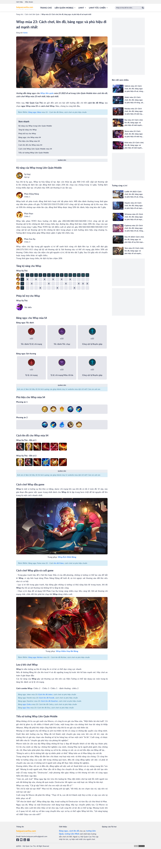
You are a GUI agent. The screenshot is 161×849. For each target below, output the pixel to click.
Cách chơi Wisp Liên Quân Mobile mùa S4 (35, 149)
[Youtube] (21, 839)
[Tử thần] (70, 409)
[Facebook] (18, 839)
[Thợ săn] (79, 409)
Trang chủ (19, 14)
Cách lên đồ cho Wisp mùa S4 (30, 145)
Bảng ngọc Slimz (34, 112)
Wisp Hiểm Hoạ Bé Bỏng (67, 651)
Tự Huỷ (27, 174)
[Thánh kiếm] (29, 447)
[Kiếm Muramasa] (54, 447)
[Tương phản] (70, 424)
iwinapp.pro (142, 1)
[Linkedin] (25, 839)
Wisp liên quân (46, 93)
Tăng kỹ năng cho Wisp (27, 130)
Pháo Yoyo (28, 213)
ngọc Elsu (26, 708)
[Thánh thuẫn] (62, 409)
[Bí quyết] (53, 409)
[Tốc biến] (19, 307)
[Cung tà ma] (46, 447)
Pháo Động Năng (31, 194)
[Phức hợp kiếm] (54, 462)
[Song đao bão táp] (37, 447)
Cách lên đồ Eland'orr (49, 701)
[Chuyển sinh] (62, 424)
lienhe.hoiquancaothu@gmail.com (34, 836)
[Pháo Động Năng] (19, 195)
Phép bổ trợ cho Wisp (27, 133)
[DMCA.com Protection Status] (139, 846)
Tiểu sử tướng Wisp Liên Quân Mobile (33, 152)
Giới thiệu (19, 2)
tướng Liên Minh (72, 834)
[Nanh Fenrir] (63, 462)
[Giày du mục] (20, 447)
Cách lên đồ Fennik (46, 698)
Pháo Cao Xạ (29, 239)
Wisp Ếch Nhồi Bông (67, 557)
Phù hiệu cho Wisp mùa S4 (29, 141)
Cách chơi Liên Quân (32, 14)
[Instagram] (29, 839)
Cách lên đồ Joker (45, 694)
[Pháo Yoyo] (19, 215)
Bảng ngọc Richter (35, 657)
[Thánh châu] (45, 409)
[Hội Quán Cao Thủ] (24, 8)
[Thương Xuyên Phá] (46, 462)
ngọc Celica (27, 704)
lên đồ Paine (59, 563)
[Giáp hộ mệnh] (63, 447)
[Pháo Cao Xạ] (19, 240)
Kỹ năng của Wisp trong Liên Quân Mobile (35, 126)
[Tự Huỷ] (19, 175)
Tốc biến (28, 307)
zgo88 (136, 1)
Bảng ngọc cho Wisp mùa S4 (29, 137)
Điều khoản (29, 2)
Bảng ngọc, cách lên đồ (69, 831)
